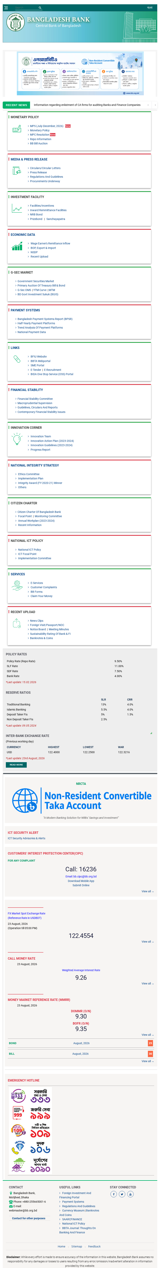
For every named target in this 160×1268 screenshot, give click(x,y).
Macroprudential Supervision (35, 403)
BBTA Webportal (40, 361)
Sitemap (76, 1246)
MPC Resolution (42, 134)
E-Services (36, 582)
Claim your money (41, 596)
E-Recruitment (52, 369)
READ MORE (16, 765)
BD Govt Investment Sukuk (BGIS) (38, 294)
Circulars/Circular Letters (45, 168)
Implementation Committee (34, 558)
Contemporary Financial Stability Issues (41, 411)
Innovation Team (40, 436)
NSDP (34, 252)
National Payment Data (32, 332)
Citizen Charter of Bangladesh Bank (39, 511)
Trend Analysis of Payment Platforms (40, 327)
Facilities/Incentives (42, 205)
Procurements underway (45, 181)
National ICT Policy (29, 549)
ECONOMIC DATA (23, 235)
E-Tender (36, 369)
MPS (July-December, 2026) (46, 126)
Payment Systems (25, 310)
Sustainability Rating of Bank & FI (50, 633)
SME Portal (37, 365)
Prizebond (36, 219)
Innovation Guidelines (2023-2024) (51, 445)
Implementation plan (30, 478)
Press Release (38, 172)
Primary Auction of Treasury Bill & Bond (41, 285)
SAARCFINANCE (72, 1219)
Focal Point (25, 516)
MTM (52, 290)
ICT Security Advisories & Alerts (26, 838)
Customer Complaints (43, 587)
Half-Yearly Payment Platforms (36, 323)
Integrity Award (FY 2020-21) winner (40, 483)
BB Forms (36, 591)
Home (61, 1246)
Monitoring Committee (48, 516)
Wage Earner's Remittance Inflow (50, 243)
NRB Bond (36, 214)
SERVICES (18, 574)
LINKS (15, 348)
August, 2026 (81, 1043)
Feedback (94, 1246)
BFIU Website (38, 356)
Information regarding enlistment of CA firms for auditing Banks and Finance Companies (87, 104)
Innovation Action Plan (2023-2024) (52, 440)
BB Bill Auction (39, 143)
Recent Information (30, 525)
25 (150, 1043)
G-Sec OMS (25, 290)
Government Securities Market (36, 281)
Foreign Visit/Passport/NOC (47, 625)
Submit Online (81, 885)
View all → (148, 891)
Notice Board (38, 629)
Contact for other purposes (28, 1218)
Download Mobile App (81, 881)
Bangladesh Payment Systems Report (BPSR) (45, 319)
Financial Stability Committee (35, 398)
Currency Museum (73, 1210)
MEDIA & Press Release (29, 159)
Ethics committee (28, 474)
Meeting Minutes (58, 629)
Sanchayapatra (55, 219)
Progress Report (40, 449)
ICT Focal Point (27, 554)
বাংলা (149, 7)
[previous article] (155, 105)
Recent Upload (39, 256)
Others (22, 487)
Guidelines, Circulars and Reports (38, 407)
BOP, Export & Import (43, 247)
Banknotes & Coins (41, 638)
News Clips (36, 620)
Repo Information (40, 139)
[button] (143, 73)
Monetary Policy (40, 130)
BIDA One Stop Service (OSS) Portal (51, 374)
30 (150, 1053)
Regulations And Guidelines (46, 176)
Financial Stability (27, 390)
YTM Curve (40, 290)
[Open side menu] (6, 8)
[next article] (148, 105)
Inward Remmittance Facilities (48, 210)
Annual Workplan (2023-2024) (36, 520)
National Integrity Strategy (35, 465)
